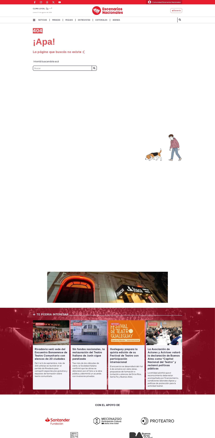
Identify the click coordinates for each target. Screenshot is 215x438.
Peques (69, 20)
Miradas (56, 20)
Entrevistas (84, 20)
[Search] (94, 68)
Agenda (116, 20)
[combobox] (62, 68)
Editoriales (101, 20)
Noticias (42, 20)
